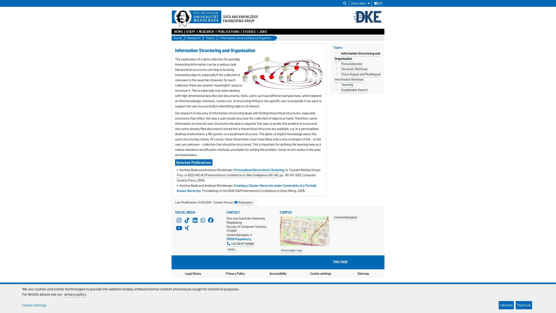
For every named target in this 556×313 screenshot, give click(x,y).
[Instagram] (179, 220)
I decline (506, 305)
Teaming (347, 84)
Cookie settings (320, 273)
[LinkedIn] (195, 220)
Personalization (351, 64)
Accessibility (278, 273)
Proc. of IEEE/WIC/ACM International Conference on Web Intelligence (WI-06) (227, 175)
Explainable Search (354, 90)
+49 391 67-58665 (242, 243)
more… (232, 249)
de (380, 3)
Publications (228, 31)
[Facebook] (211, 220)
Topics (337, 47)
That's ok (524, 305)
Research (206, 31)
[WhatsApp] (203, 220)
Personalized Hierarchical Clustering (259, 170)
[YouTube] (179, 228)
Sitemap (363, 273)
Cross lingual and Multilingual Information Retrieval (357, 77)
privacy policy (75, 294)
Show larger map (291, 250)
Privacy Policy (235, 273)
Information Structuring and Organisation (357, 56)
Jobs (263, 31)
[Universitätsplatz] (304, 245)
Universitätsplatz (345, 217)
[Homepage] (368, 22)
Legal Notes (193, 273)
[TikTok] (187, 220)
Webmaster (245, 202)
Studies (249, 31)
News (178, 31)
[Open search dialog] (344, 3)
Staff (190, 31)
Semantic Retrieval (354, 69)
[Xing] (187, 228)
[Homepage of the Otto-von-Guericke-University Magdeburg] (197, 19)
